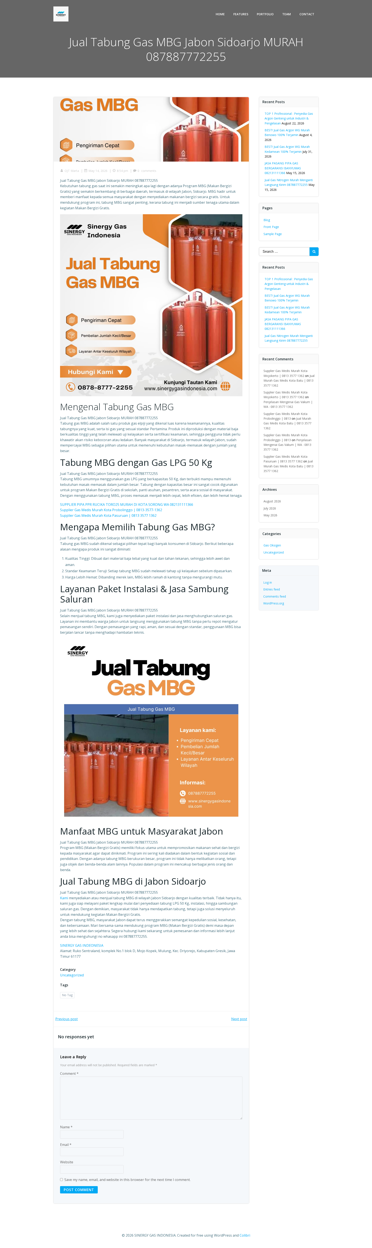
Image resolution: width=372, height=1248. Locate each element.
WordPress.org (273, 603)
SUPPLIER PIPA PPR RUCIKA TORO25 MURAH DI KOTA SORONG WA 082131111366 (126, 504)
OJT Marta (72, 171)
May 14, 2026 (97, 171)
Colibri (245, 1235)
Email (65, 1144)
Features (240, 14)
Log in (267, 582)
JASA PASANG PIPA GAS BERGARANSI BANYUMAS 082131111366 (283, 168)
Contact (306, 14)
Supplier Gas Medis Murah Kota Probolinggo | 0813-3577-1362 (111, 510)
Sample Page (273, 234)
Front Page (271, 227)
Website (66, 1162)
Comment (69, 1073)
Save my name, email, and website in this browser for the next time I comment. (127, 1179)
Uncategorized (72, 975)
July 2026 (270, 508)
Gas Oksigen (272, 545)
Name (66, 1127)
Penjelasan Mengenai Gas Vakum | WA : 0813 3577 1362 (288, 445)
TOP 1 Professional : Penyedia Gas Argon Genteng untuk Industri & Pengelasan (289, 118)
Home (220, 14)
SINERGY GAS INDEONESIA (81, 945)
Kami (64, 898)
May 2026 (270, 515)
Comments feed (274, 596)
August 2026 (272, 501)
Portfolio (265, 14)
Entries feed (271, 589)
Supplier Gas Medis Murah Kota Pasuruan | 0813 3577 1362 (108, 515)
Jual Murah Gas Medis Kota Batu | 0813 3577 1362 (289, 380)
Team (286, 14)
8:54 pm (122, 171)
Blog (267, 220)
